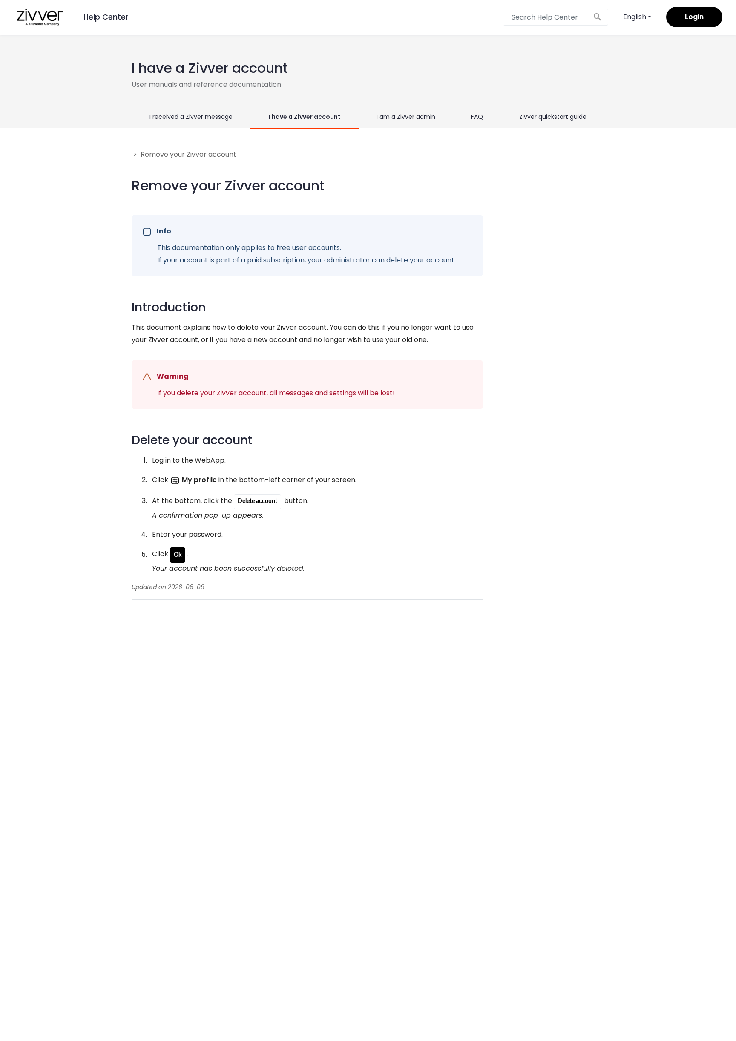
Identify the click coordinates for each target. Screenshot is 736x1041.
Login (694, 17)
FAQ (477, 116)
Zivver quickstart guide (552, 116)
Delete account (257, 501)
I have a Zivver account (305, 116)
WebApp (209, 460)
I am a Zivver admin (406, 116)
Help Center (106, 17)
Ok (177, 555)
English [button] (634, 17)
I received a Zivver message (191, 116)
